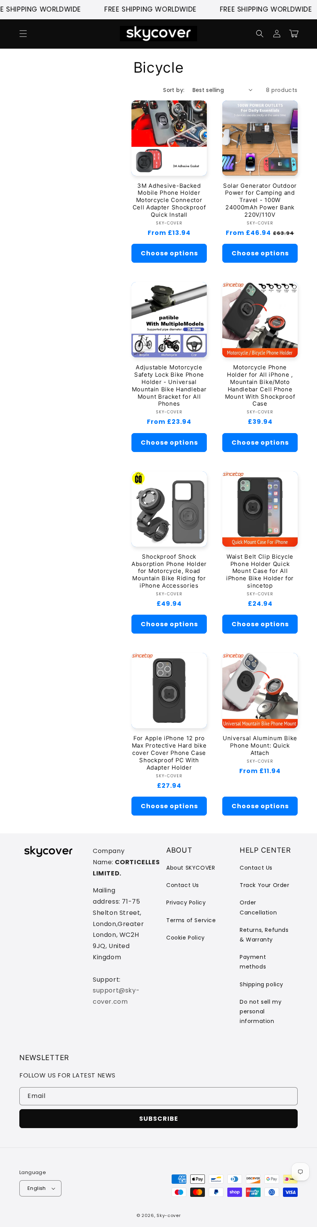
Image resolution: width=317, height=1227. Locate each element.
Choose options (169, 253)
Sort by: (173, 90)
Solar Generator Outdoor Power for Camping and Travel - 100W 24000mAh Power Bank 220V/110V (260, 200)
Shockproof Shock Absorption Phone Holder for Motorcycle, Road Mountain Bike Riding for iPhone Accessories (169, 571)
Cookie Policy (185, 937)
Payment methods (253, 961)
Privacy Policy (186, 902)
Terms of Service (191, 920)
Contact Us (182, 885)
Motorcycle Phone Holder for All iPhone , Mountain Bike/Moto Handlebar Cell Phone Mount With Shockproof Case (260, 385)
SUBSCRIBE (158, 1118)
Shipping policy (261, 984)
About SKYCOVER (190, 868)
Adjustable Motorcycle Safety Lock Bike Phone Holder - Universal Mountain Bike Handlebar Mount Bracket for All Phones (169, 385)
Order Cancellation (258, 907)
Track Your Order (265, 885)
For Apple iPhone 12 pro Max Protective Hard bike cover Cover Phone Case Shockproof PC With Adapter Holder (169, 753)
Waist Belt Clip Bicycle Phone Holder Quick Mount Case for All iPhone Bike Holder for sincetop (260, 571)
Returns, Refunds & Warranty (264, 934)
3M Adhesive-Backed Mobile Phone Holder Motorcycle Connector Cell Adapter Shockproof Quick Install (169, 200)
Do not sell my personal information (260, 1011)
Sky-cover (169, 1215)
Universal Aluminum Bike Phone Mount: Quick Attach (260, 745)
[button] (23, 33)
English (36, 1188)
